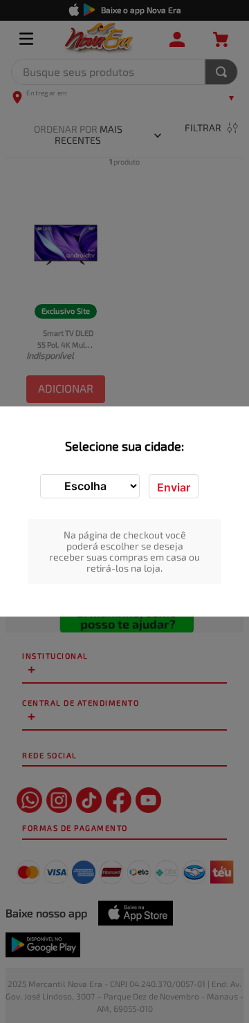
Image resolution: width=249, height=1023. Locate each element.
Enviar (173, 487)
